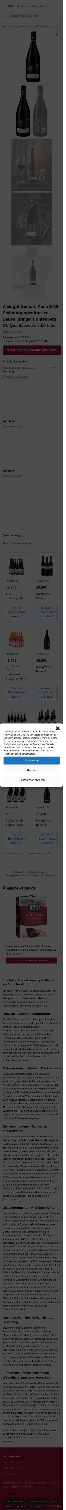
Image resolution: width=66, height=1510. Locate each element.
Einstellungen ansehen (32, 779)
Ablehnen (31, 770)
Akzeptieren (32, 760)
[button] (58, 728)
